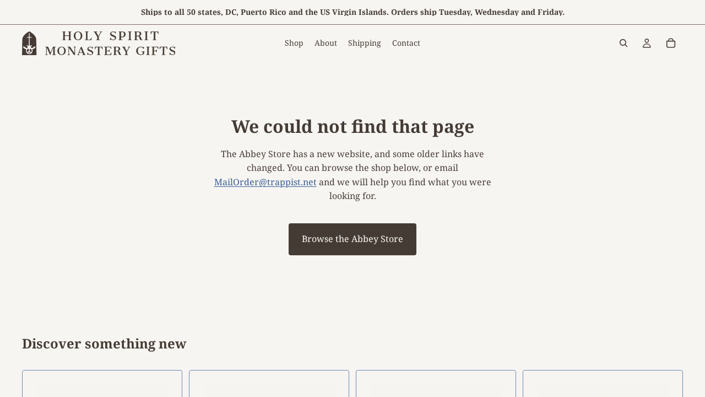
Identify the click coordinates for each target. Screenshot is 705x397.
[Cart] (671, 43)
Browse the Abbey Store (352, 239)
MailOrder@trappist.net (265, 182)
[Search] (623, 43)
